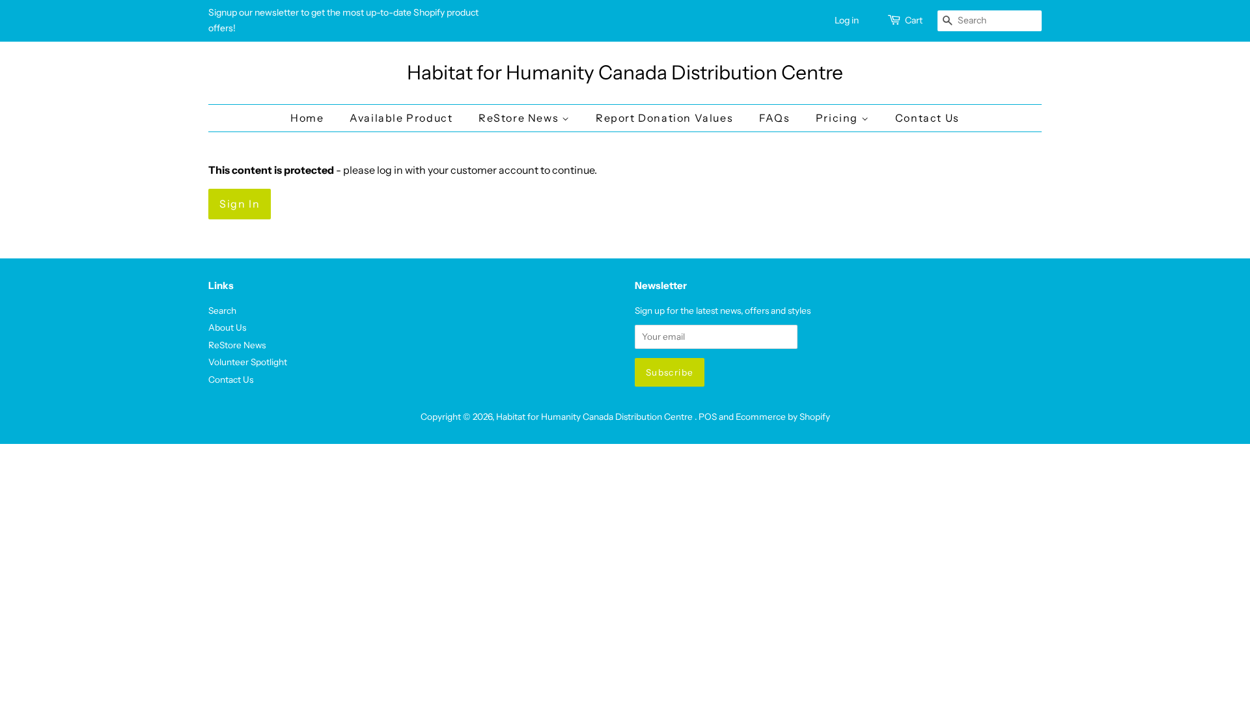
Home (307, 117)
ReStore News (520, 117)
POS (708, 416)
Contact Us (927, 117)
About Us (227, 327)
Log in (847, 20)
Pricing (838, 117)
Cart (914, 20)
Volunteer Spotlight (247, 362)
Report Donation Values (664, 117)
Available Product (401, 117)
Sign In (239, 203)
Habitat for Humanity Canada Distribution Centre (625, 73)
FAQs (774, 117)
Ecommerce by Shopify (783, 416)
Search (222, 310)
